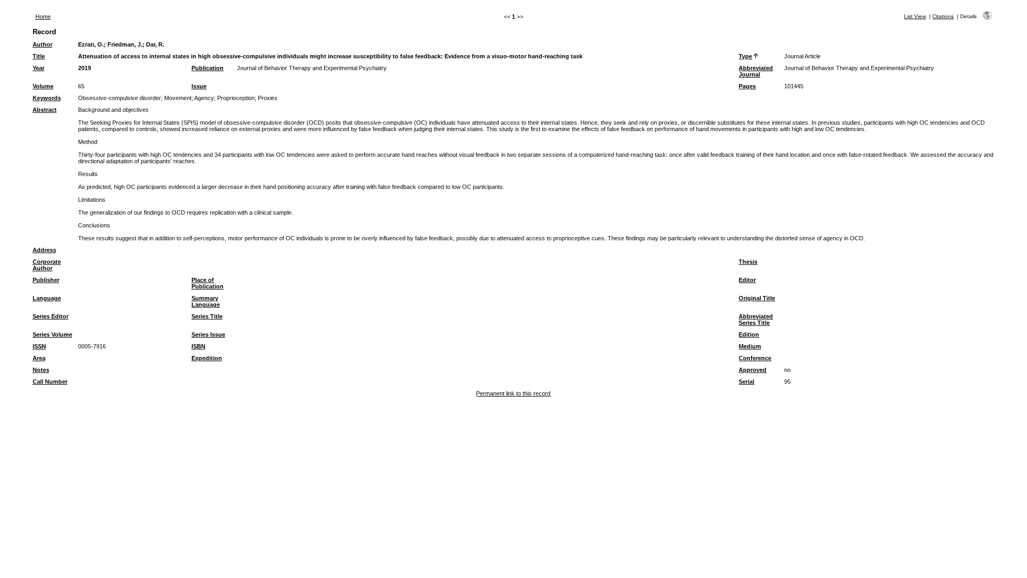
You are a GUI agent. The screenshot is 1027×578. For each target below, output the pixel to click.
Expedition (206, 358)
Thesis (748, 261)
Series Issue (208, 334)
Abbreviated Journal (756, 71)
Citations (943, 16)
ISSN (39, 346)
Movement (177, 98)
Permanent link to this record (513, 393)
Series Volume (52, 334)
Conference (755, 358)
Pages (747, 86)
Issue (198, 86)
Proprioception (236, 98)
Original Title (757, 298)
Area (39, 358)
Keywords (47, 98)
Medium (750, 346)
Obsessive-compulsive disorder (119, 98)
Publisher (46, 280)
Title (39, 56)
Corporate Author (47, 264)
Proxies (268, 98)
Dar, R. (155, 44)
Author (42, 44)
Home (43, 16)
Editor (747, 280)
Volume (43, 86)
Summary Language (205, 301)
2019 (84, 68)
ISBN (198, 346)
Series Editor (50, 316)
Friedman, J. (125, 44)
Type (745, 56)
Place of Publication (207, 283)
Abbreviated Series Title (756, 319)
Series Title (207, 316)
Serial (746, 381)
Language (47, 298)
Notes (41, 370)
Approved (753, 370)
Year (38, 68)
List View (915, 16)
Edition (749, 334)
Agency (204, 98)
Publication (207, 68)
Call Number (50, 381)
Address (44, 250)
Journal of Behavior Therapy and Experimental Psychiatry (312, 68)
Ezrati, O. (91, 44)
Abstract (45, 110)
